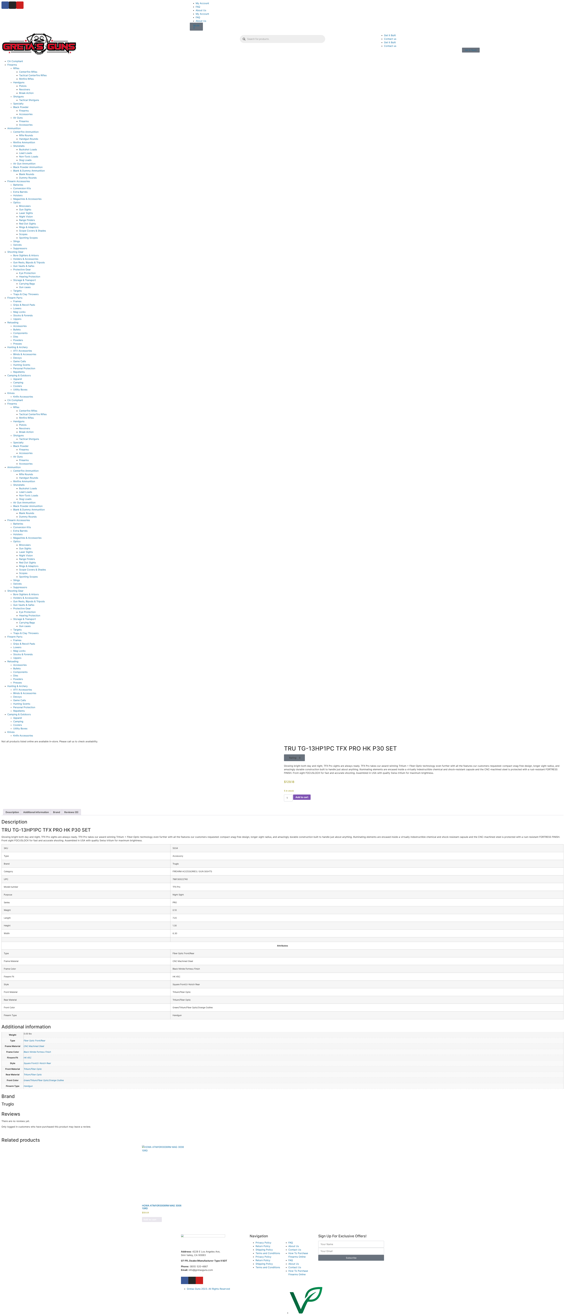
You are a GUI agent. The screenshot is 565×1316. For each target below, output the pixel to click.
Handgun (28, 1086)
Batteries (18, 184)
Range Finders (27, 220)
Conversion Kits (22, 188)
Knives (11, 393)
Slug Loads (25, 160)
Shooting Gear (15, 251)
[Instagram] (12, 5)
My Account (202, 3)
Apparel (17, 378)
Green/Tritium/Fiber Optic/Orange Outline (44, 1080)
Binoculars (25, 205)
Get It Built (390, 35)
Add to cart (301, 797)
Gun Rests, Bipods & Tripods (29, 262)
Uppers (17, 318)
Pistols (22, 85)
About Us (201, 10)
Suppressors (20, 248)
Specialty (18, 103)
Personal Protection (24, 368)
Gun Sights (25, 209)
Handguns (18, 82)
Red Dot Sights (27, 223)
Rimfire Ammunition (24, 142)
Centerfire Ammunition (26, 131)
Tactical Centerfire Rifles (33, 75)
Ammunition (14, 128)
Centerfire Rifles (28, 71)
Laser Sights (26, 213)
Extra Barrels (20, 191)
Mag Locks (19, 311)
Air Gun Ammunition (24, 163)
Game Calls (19, 361)
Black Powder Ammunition (28, 167)
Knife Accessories (23, 396)
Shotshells (19, 145)
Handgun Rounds (28, 138)
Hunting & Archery (17, 347)
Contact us (390, 38)
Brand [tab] (56, 812)
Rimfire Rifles (26, 78)
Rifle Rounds (26, 135)
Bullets (17, 329)
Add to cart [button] (149, 1219)
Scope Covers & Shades (32, 230)
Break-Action (26, 92)
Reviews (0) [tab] (71, 812)
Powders (18, 340)
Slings (16, 241)
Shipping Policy (264, 1249)
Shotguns (18, 96)
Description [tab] (12, 812)
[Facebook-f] (184, 1280)
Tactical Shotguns (29, 100)
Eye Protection (27, 273)
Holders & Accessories (25, 258)
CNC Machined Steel (34, 1046)
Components (20, 333)
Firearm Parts (14, 297)
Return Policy (263, 1246)
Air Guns (18, 117)
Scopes (23, 234)
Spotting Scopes (28, 237)
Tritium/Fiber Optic (33, 1069)
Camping (18, 382)
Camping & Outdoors (19, 375)
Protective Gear (22, 269)
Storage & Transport (24, 280)
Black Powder (21, 107)
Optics (16, 202)
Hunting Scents (21, 364)
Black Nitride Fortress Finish (37, 1052)
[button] (294, 757)
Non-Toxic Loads (28, 156)
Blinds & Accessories (24, 354)
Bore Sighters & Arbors (26, 255)
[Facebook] (5, 5)
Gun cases (25, 287)
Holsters (18, 195)
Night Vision (26, 216)
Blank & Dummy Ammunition (29, 170)
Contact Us (294, 1249)
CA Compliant (15, 61)
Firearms (12, 64)
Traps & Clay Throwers (26, 294)
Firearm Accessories (18, 181)
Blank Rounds (26, 174)
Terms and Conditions (268, 1253)
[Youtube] (20, 5)
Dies (15, 336)
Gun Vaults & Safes (23, 265)
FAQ (198, 6)
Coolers (17, 386)
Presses (17, 343)
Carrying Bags (27, 283)
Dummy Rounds (28, 177)
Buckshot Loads (28, 149)
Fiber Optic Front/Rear (34, 1040)
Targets (17, 290)
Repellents (19, 371)
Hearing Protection (29, 276)
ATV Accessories (22, 350)
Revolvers (24, 89)
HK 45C (27, 1057)
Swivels (17, 244)
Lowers (17, 308)
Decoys (17, 357)
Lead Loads (25, 153)
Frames (17, 301)
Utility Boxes (20, 389)
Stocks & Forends (23, 315)
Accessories (26, 114)
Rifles (16, 68)
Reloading (12, 322)
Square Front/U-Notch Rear (37, 1063)
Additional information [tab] (36, 812)
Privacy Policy (263, 1242)
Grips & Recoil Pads (24, 304)
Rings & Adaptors (28, 227)
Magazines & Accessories (27, 198)
